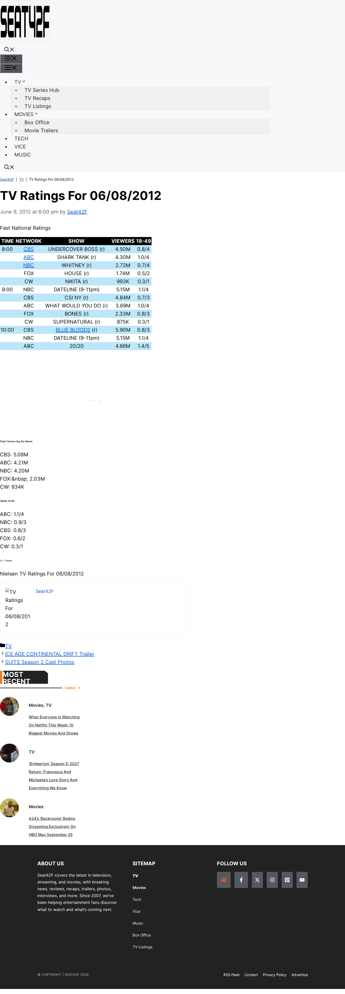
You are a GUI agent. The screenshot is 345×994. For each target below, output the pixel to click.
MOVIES (24, 114)
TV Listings (37, 106)
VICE (20, 147)
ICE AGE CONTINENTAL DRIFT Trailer (49, 654)
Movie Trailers (41, 130)
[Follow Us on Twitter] (257, 880)
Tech (137, 899)
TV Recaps (37, 98)
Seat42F (7, 179)
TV (17, 82)
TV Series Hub (41, 90)
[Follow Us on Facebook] (241, 880)
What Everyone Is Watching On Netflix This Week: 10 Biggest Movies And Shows (54, 725)
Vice (136, 911)
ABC (28, 257)
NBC (28, 265)
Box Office (37, 122)
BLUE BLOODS (73, 330)
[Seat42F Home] (224, 880)
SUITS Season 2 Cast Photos (39, 662)
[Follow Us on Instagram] (272, 880)
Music (138, 923)
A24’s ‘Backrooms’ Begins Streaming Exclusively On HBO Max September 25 (52, 826)
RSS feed (231, 975)
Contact (251, 975)
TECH (21, 139)
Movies (139, 887)
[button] (9, 50)
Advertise (299, 975)
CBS (28, 249)
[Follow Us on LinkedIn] (287, 880)
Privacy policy (274, 975)
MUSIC (22, 155)
